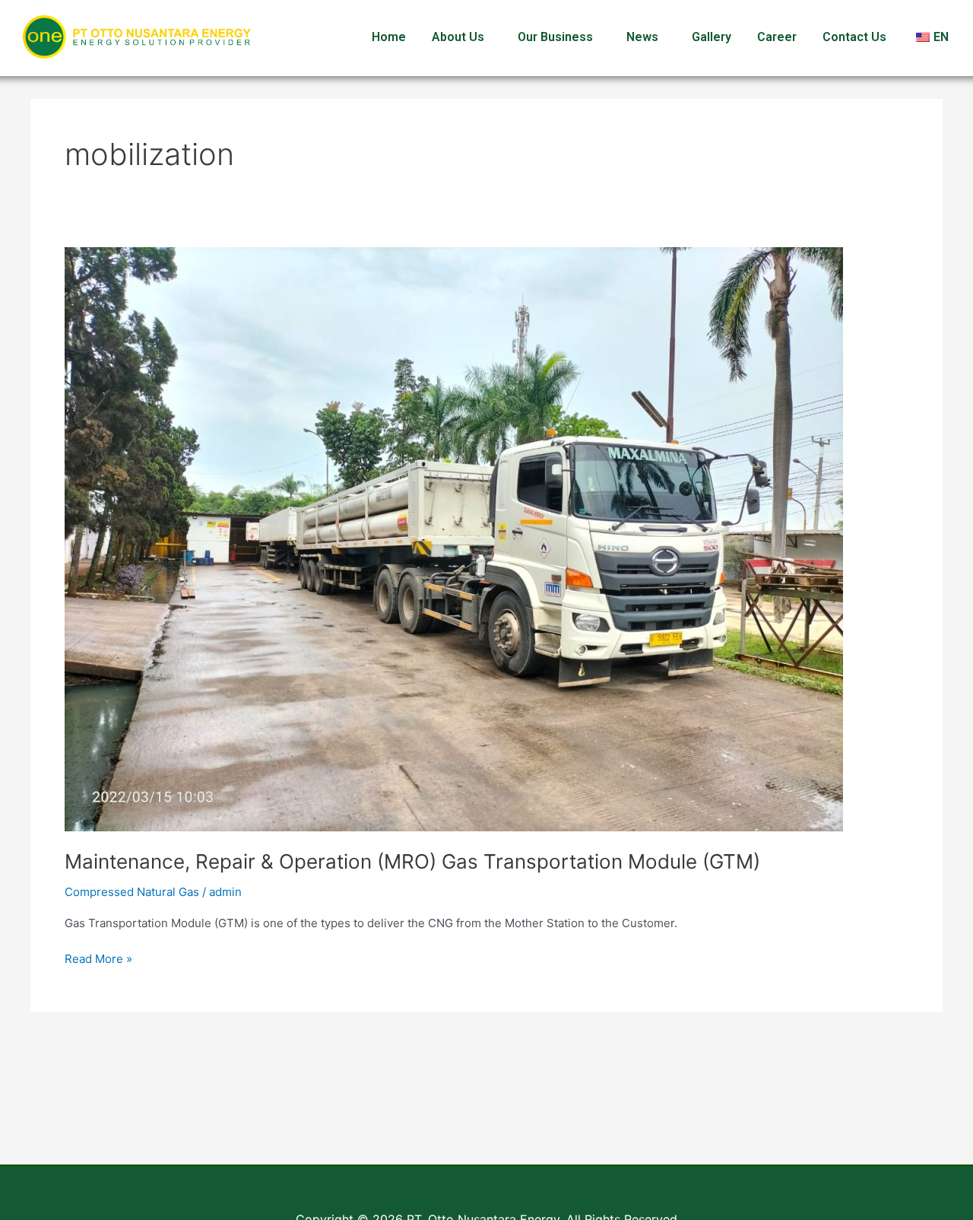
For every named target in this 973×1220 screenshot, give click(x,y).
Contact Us (854, 37)
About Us (458, 37)
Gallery (711, 37)
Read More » (98, 958)
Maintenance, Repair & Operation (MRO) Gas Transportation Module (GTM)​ (412, 861)
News (642, 37)
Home (389, 37)
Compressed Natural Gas (132, 892)
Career (777, 37)
